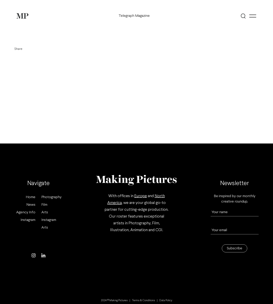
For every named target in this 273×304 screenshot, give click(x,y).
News (30, 205)
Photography (51, 197)
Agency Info (25, 212)
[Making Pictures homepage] (22, 16)
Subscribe (234, 248)
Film (44, 205)
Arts (44, 212)
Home (30, 197)
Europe (140, 196)
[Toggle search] (243, 16)
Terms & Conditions (143, 300)
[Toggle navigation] (252, 16)
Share (18, 48)
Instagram (28, 220)
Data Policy (165, 300)
